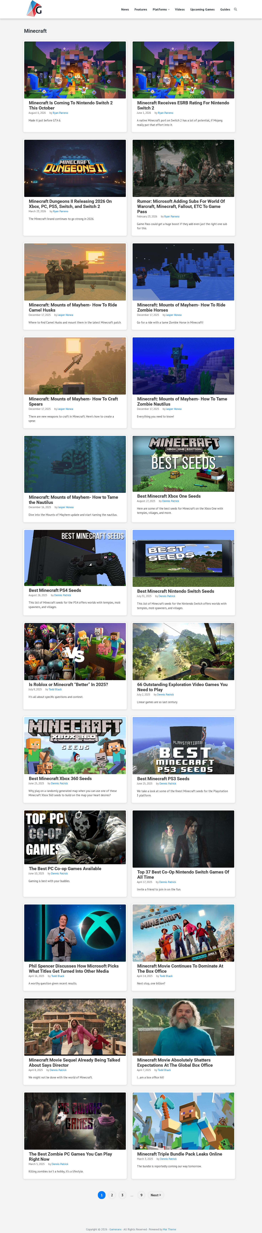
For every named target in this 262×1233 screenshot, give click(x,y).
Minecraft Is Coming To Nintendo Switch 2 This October (71, 105)
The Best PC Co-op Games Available (65, 868)
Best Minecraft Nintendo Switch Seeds (175, 591)
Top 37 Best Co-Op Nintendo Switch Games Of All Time (183, 874)
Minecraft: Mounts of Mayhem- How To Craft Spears (73, 401)
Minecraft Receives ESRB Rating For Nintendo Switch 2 (183, 105)
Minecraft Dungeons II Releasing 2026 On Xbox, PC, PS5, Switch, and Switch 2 (70, 204)
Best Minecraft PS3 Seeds (163, 778)
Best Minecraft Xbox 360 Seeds (60, 778)
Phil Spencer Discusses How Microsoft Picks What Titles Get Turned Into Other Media (74, 968)
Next (154, 1195)
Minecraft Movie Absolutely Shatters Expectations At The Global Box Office (175, 1062)
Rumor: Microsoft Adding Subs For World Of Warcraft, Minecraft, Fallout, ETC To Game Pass (181, 206)
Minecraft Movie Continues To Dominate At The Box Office (180, 968)
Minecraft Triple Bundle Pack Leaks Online (179, 1154)
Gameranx (115, 1229)
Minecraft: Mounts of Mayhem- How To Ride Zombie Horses (181, 307)
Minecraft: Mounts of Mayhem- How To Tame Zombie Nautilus (182, 401)
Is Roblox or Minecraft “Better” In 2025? (68, 684)
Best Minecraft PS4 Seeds (55, 590)
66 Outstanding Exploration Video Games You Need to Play (182, 687)
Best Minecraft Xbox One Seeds (169, 496)
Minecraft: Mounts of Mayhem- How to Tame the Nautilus (73, 500)
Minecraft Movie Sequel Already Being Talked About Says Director (74, 1062)
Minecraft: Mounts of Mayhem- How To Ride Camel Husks (73, 307)
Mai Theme (169, 1229)
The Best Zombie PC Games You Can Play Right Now (70, 1156)
